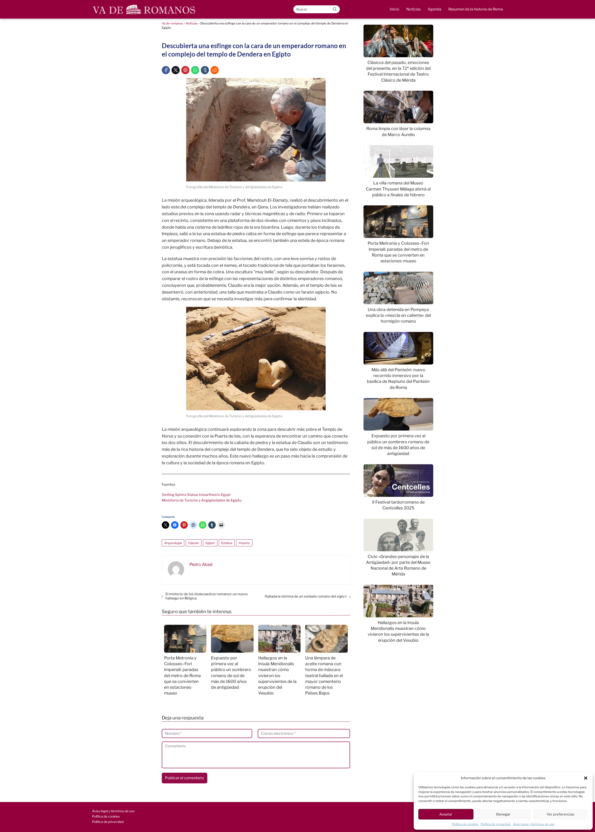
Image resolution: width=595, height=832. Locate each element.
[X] (176, 70)
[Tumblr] (205, 70)
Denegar (503, 814)
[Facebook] (166, 70)
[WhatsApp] (195, 70)
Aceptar (445, 814)
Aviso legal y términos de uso (534, 824)
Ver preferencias (560, 814)
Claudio (193, 543)
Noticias (413, 9)
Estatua (226, 543)
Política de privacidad (496, 824)
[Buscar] (335, 9)
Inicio (394, 9)
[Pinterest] (185, 70)
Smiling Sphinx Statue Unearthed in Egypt (196, 495)
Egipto (210, 543)
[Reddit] (215, 70)
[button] (585, 778)
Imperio (244, 543)
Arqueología (173, 543)
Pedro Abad (200, 564)
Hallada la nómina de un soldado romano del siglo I (305, 596)
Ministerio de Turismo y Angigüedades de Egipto (201, 500)
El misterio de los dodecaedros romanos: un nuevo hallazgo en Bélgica (206, 596)
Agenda (434, 9)
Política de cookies (465, 824)
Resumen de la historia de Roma (475, 9)
